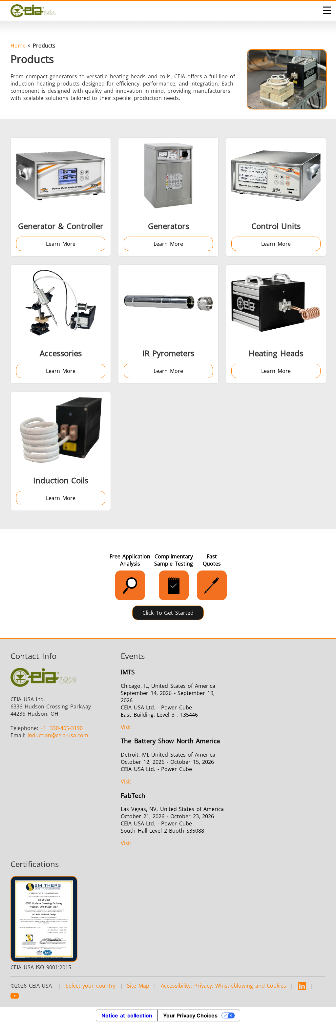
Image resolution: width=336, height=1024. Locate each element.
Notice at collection (126, 1015)
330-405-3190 (61, 728)
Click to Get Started (168, 612)
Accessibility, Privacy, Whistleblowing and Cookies (223, 985)
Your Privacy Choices (190, 1015)
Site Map (138, 985)
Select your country (91, 985)
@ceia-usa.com (58, 735)
